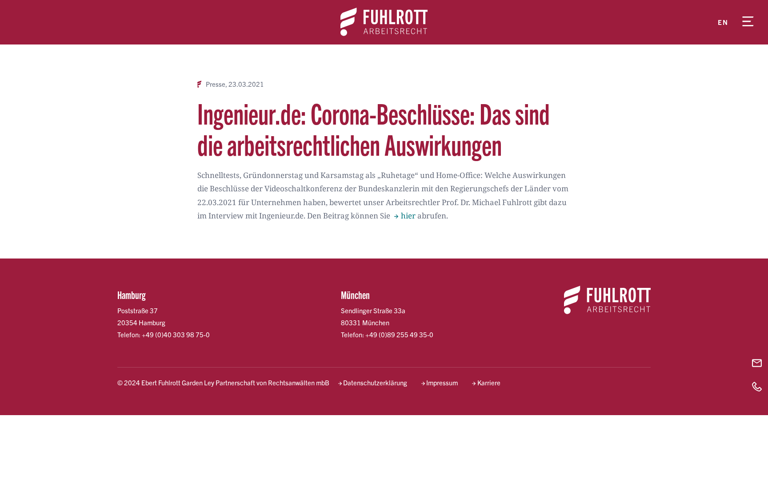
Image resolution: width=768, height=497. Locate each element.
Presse (215, 84)
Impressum (442, 382)
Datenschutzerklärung (375, 382)
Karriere (488, 382)
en (723, 22)
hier (408, 215)
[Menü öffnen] (748, 22)
